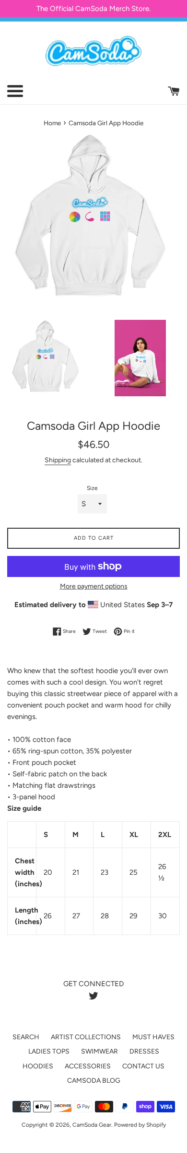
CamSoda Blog (93, 1081)
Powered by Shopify (140, 1124)
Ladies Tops (49, 1051)
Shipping (58, 460)
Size (92, 488)
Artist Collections (86, 1037)
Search (25, 1037)
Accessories (88, 1066)
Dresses (144, 1051)
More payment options (94, 586)
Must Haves (153, 1037)
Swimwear (99, 1051)
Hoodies (38, 1066)
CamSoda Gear (91, 1124)
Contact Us (143, 1066)
